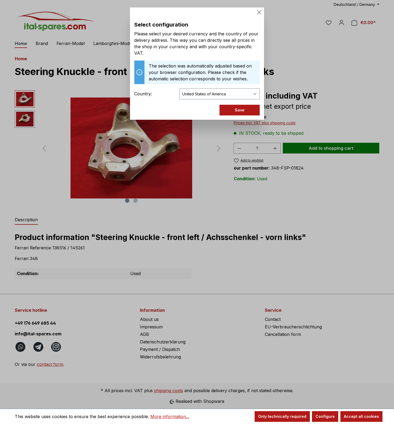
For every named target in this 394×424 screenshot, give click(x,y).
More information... (169, 416)
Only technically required (282, 416)
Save (239, 110)
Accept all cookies (361, 416)
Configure (325, 416)
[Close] (259, 12)
